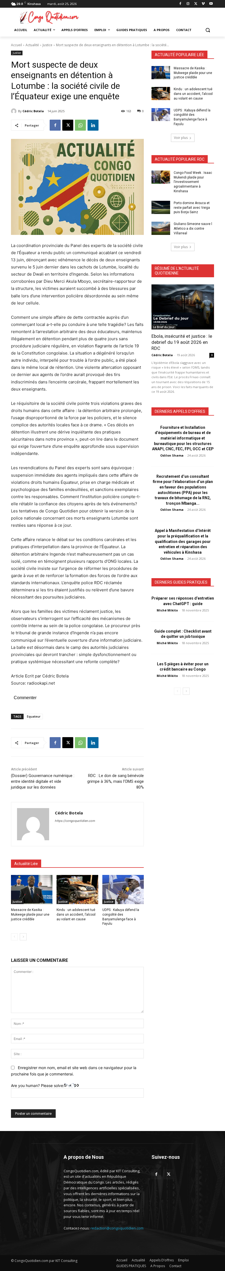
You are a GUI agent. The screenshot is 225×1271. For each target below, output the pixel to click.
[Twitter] (168, 1174)
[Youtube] (211, 4)
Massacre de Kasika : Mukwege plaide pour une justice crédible (30, 914)
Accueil (16, 45)
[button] (207, 30)
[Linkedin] (93, 125)
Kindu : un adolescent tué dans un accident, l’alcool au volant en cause (76, 914)
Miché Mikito (167, 610)
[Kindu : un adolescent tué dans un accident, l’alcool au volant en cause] (77, 889)
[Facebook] (180, 4)
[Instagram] (188, 4)
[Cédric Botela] (14, 111)
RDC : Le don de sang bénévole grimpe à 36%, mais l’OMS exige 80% (115, 781)
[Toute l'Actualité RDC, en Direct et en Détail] (48, 17)
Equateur (34, 716)
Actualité (32, 45)
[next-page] (23, 936)
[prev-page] (14, 936)
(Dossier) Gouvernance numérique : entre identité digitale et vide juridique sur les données (42, 781)
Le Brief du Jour (164, 327)
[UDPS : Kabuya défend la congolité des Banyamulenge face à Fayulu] (123, 889)
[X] (196, 4)
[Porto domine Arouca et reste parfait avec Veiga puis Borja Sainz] (160, 207)
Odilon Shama (172, 455)
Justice (47, 45)
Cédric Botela (33, 111)
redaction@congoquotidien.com (117, 1228)
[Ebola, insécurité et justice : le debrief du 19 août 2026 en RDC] (182, 307)
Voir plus (181, 137)
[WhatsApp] (80, 125)
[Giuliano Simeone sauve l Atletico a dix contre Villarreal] (160, 228)
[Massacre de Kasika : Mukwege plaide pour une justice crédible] (31, 889)
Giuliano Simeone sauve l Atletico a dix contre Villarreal (193, 228)
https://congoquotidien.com (75, 821)
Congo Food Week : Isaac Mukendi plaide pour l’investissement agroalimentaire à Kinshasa (193, 182)
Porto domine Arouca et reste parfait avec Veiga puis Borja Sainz (192, 207)
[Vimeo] (203, 4)
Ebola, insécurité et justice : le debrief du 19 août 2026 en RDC (181, 342)
